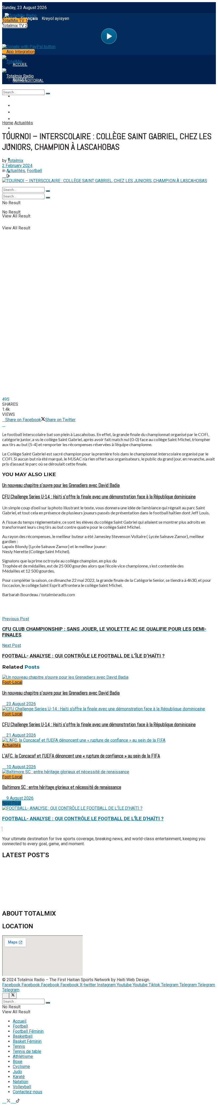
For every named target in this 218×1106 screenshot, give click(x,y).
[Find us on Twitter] (9, 1101)
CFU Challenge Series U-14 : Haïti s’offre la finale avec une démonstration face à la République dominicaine (99, 497)
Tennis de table (27, 1051)
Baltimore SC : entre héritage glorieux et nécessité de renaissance (61, 787)
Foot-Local (12, 682)
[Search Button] (48, 197)
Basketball (22, 1036)
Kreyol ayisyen (55, 18)
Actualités (23, 122)
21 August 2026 (20, 735)
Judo (17, 1071)
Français (29, 18)
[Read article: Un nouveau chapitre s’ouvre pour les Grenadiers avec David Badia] (109, 677)
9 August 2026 (19, 798)
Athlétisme (23, 1056)
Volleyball (22, 1086)
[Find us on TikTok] (18, 1101)
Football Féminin (29, 112)
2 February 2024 (17, 165)
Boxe (17, 1061)
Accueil (19, 1021)
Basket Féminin (27, 1041)
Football (22, 106)
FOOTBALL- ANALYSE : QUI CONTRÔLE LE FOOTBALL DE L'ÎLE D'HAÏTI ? (83, 819)
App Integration (20, 51)
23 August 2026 (20, 703)
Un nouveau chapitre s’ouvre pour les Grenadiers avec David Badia (61, 485)
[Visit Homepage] (19, 14)
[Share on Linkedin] (3, 424)
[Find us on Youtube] (14, 1101)
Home (7, 122)
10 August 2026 (20, 766)
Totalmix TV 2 (14, 25)
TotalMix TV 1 (15, 20)
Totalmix (15, 160)
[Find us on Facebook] (4, 1101)
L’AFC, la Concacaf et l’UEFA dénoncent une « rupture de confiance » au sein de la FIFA (81, 756)
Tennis (19, 1046)
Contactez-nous (27, 1091)
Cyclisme (21, 1066)
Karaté (19, 1076)
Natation (20, 1081)
